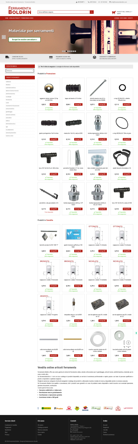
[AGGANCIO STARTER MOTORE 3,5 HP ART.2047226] (49, 88)
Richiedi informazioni (77, 432)
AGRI (7, 127)
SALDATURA (8, 82)
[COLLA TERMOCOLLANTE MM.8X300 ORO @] (73, 339)
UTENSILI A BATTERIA (10, 115)
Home (6, 18)
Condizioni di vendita (11, 425)
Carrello (105, 430)
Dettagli (53, 104)
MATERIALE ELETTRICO (11, 88)
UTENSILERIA (8, 118)
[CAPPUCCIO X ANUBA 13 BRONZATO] (73, 269)
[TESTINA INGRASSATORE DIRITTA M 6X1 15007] (97, 123)
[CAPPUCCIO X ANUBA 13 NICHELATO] (97, 269)
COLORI (7, 103)
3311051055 (103, 2)
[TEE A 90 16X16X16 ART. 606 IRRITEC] (49, 158)
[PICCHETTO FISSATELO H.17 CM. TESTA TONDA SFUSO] (73, 158)
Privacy (7, 435)
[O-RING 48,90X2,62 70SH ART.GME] (122, 123)
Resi (6, 432)
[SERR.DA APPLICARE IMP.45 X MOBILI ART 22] (97, 304)
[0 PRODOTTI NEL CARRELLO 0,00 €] (132, 11)
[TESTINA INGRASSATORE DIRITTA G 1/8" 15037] (73, 192)
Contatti (130, 18)
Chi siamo (40, 425)
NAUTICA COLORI (9, 136)
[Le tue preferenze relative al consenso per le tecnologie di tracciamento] (136, 333)
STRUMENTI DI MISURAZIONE (12, 106)
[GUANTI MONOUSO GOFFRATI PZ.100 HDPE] (73, 235)
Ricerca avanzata (43, 430)
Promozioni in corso (27, 18)
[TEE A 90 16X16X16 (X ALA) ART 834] (122, 192)
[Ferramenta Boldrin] (20, 10)
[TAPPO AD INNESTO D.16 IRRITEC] (73, 88)
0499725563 (93, 2)
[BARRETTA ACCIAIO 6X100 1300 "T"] (49, 235)
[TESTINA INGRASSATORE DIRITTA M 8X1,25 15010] (97, 192)
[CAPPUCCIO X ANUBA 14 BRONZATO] (49, 269)
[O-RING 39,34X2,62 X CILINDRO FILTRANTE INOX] (122, 88)
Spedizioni (8, 430)
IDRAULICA (8, 85)
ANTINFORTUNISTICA (10, 94)
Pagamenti (8, 427)
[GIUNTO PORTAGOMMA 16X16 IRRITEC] (49, 123)
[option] (59, 408)
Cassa (105, 432)
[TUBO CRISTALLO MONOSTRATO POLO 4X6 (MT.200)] (97, 158)
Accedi (105, 425)
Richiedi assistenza (108, 435)
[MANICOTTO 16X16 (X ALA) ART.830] (73, 123)
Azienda (116, 18)
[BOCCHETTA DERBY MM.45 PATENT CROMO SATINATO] (122, 339)
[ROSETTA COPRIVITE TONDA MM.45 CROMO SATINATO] (97, 339)
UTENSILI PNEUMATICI (11, 133)
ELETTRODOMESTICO (10, 124)
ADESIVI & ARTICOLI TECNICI (12, 91)
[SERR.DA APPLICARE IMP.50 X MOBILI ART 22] (122, 304)
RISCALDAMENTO (10, 130)
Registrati (106, 427)
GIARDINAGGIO (9, 112)
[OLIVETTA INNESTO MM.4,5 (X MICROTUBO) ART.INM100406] (97, 88)
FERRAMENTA (9, 100)
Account (81, 2)
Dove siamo (123, 18)
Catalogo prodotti (14, 18)
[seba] (46, 408)
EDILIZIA (8, 121)
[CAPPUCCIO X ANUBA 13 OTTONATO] (97, 235)
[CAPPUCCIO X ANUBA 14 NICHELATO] (122, 269)
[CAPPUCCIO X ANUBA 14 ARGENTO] (49, 304)
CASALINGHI (8, 97)
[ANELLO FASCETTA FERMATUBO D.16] (122, 158)
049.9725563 (75, 429)
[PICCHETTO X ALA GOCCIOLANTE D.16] (49, 192)
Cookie (40, 435)
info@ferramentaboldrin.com (119, 2)
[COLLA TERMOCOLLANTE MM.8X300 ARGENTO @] (49, 339)
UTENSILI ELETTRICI (10, 109)
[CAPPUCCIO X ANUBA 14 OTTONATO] (122, 235)
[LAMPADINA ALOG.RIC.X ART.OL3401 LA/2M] (73, 304)
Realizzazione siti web (32, 441)
